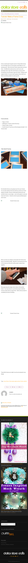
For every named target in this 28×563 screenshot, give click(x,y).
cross (5, 381)
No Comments (15, 19)
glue (13, 381)
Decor (13, 13)
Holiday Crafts (14, 510)
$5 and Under (3, 510)
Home (2, 13)
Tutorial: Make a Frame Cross (12, 17)
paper (15, 381)
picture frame (20, 381)
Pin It (21, 387)
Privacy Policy (3, 542)
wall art (25, 381)
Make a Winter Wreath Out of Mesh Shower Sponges (11, 511)
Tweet (14, 387)
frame (10, 381)
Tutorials (17, 13)
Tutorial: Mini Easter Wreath (6, 465)
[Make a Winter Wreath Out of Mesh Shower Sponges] (14, 488)
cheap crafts (8, 510)
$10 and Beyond (7, 13)
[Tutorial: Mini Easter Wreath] (14, 442)
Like (8, 387)
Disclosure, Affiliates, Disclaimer (7, 544)
